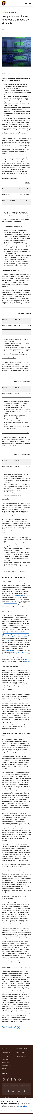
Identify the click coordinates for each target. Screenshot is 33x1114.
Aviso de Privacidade (21, 1106)
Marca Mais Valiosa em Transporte (17, 637)
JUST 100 (7, 640)
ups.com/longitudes (18, 652)
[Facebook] (3, 1080)
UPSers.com (20, 1056)
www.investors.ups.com (22, 595)
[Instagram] (11, 1080)
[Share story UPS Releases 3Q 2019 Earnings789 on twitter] (7, 1028)
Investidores (5, 1062)
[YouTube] (19, 1080)
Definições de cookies (16, 1109)
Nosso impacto (6, 1059)
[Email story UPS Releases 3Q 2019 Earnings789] (14, 1028)
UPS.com (20, 1053)
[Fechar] (31, 1099)
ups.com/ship (26, 661)
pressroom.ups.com (8, 650)
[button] (27, 3)
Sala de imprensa (6, 1065)
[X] (7, 1080)
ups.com (27, 648)
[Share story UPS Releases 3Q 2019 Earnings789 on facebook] (3, 1028)
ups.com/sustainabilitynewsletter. (11, 658)
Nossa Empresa (6, 1056)
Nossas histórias (6, 1052)
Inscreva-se (15, 1091)
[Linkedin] (15, 1080)
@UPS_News (24, 660)
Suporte (4, 1068)
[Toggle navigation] (30, 3)
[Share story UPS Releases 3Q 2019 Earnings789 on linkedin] (10, 1028)
